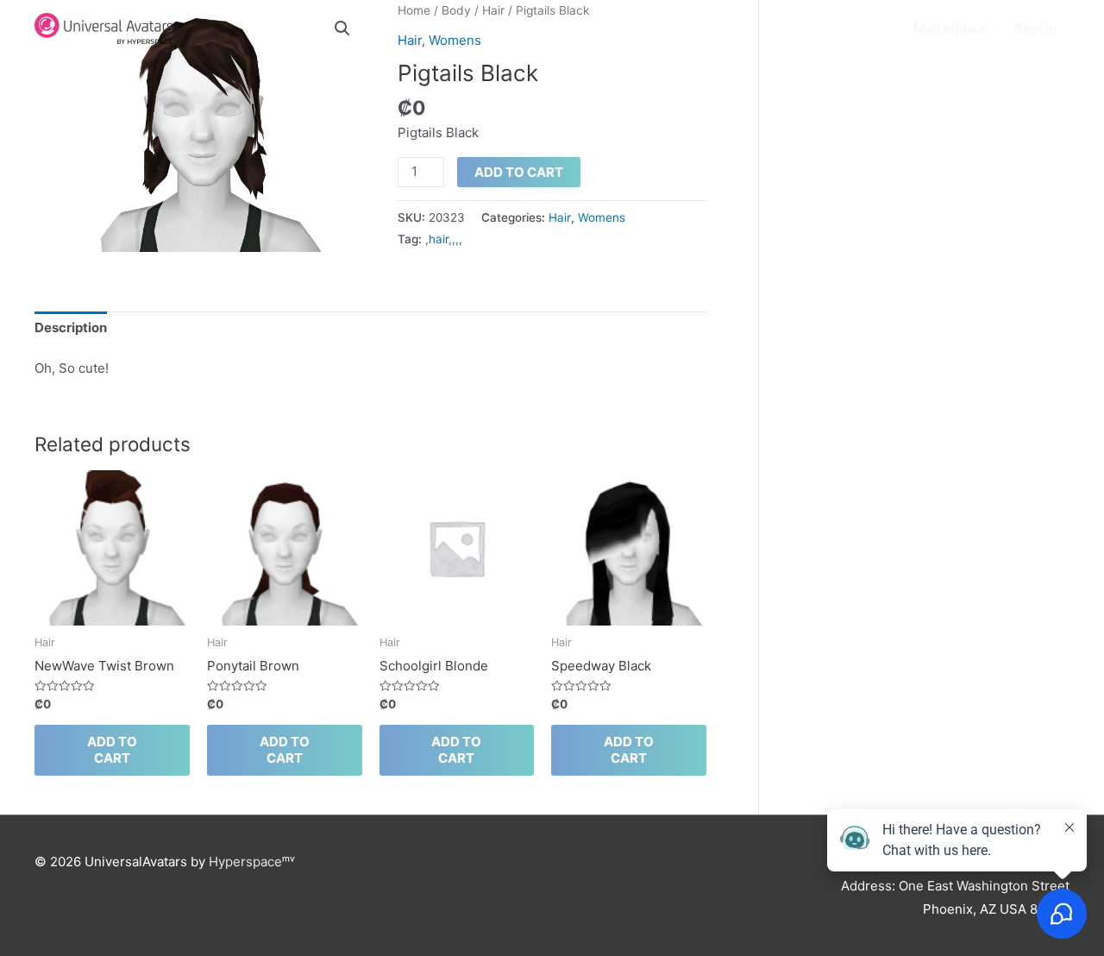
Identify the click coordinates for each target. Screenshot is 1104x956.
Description (70, 327)
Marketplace (950, 28)
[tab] (70, 328)
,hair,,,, (443, 239)
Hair (560, 217)
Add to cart (518, 172)
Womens (601, 217)
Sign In (1035, 28)
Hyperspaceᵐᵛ (252, 861)
